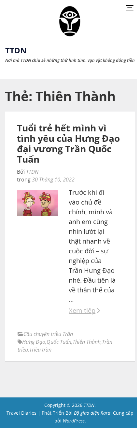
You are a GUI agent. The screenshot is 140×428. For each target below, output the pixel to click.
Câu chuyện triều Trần (48, 334)
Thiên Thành (87, 341)
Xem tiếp (82, 310)
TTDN (16, 50)
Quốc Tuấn (59, 341)
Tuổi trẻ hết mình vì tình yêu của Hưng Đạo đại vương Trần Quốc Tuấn (68, 143)
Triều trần (40, 349)
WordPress (74, 421)
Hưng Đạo (33, 341)
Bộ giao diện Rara (92, 413)
